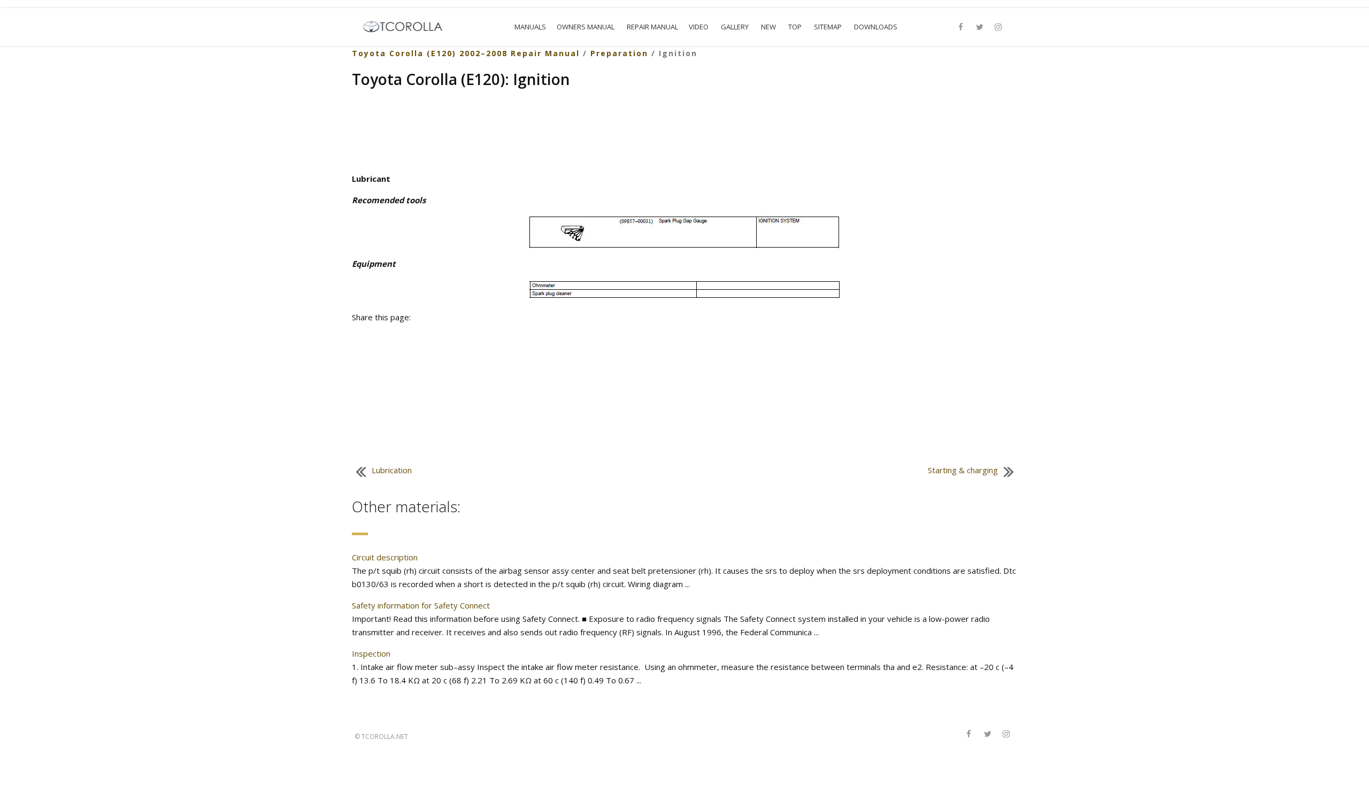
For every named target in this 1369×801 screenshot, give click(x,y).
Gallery (735, 27)
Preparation (619, 53)
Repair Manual (652, 27)
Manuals (530, 27)
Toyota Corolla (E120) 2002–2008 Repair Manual (466, 53)
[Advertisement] (685, 132)
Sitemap (828, 27)
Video (699, 27)
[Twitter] (979, 27)
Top (795, 27)
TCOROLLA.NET (385, 736)
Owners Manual (585, 27)
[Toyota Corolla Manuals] (407, 25)
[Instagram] (998, 27)
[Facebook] (961, 27)
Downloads (875, 27)
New (768, 27)
